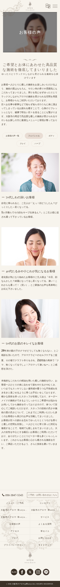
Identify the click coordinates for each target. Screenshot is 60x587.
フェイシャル (34, 136)
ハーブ (37, 143)
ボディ (51, 136)
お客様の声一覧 (12, 136)
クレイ (23, 143)
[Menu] (55, 6)
